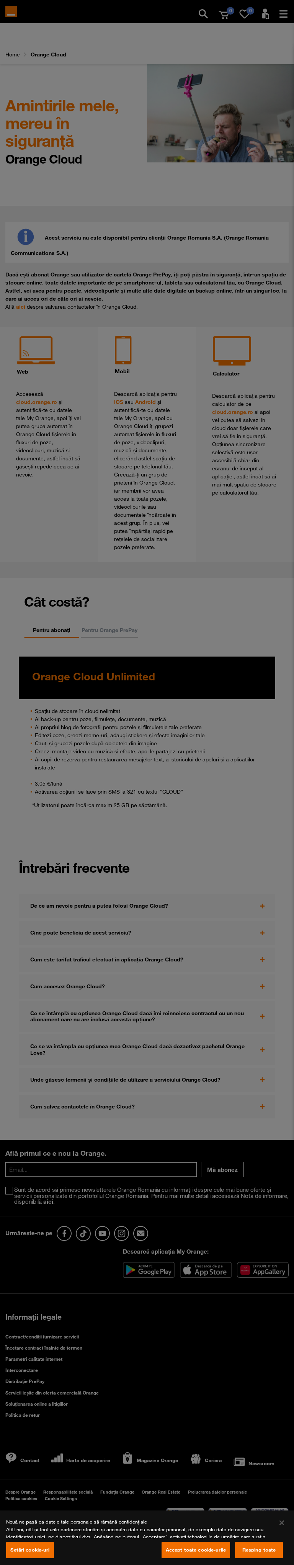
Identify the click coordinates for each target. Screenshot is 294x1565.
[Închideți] (281, 1522)
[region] (147, 1537)
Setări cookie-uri (29, 1550)
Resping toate (259, 1550)
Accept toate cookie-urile (196, 1550)
